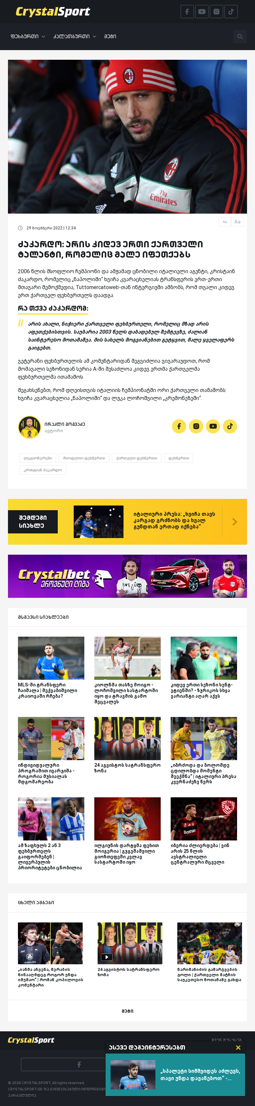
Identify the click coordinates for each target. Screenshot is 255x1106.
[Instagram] (196, 426)
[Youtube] (213, 426)
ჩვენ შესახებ (227, 1040)
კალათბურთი (71, 36)
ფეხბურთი (25, 36)
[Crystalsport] (53, 11)
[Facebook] (179, 426)
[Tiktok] (230, 426)
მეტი (110, 36)
